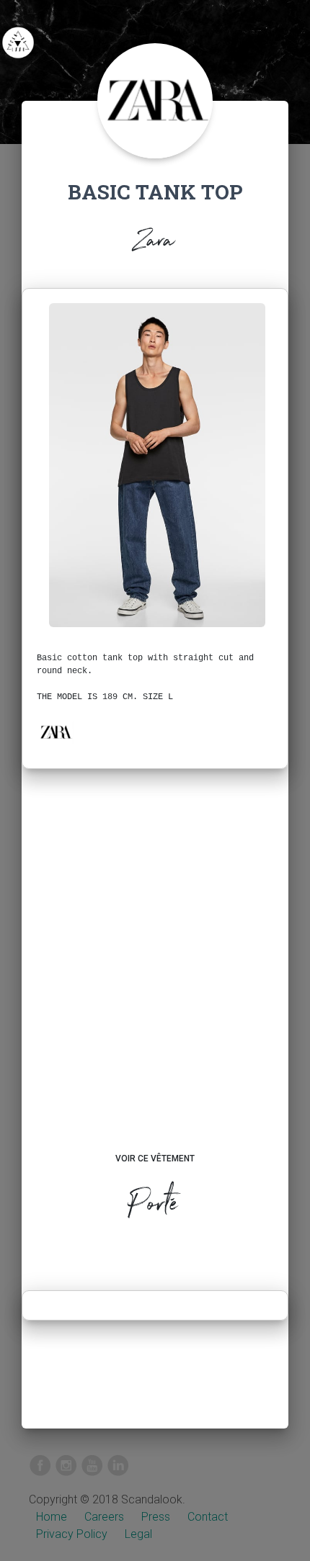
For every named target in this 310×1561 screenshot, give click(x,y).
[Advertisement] (155, 974)
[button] (55, 732)
